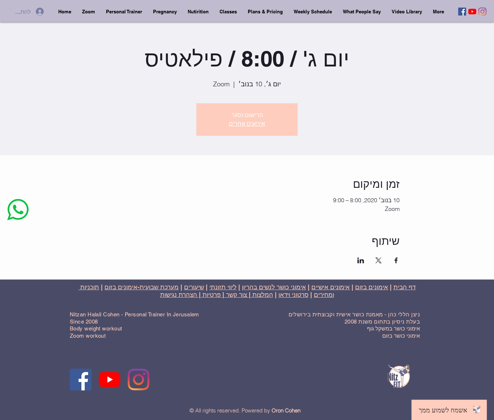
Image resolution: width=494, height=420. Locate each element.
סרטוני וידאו (293, 294)
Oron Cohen (286, 410)
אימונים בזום (371, 287)
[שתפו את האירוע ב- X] (378, 260)
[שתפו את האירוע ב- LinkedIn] (360, 260)
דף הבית (404, 287)
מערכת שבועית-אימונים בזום (142, 287)
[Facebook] (462, 12)
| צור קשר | (236, 294)
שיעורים (194, 287)
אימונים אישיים (330, 287)
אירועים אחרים (247, 123)
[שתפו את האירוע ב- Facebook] (396, 260)
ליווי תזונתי (223, 287)
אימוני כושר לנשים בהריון (274, 287)
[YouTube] (472, 12)
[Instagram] (482, 12)
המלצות (262, 294)
